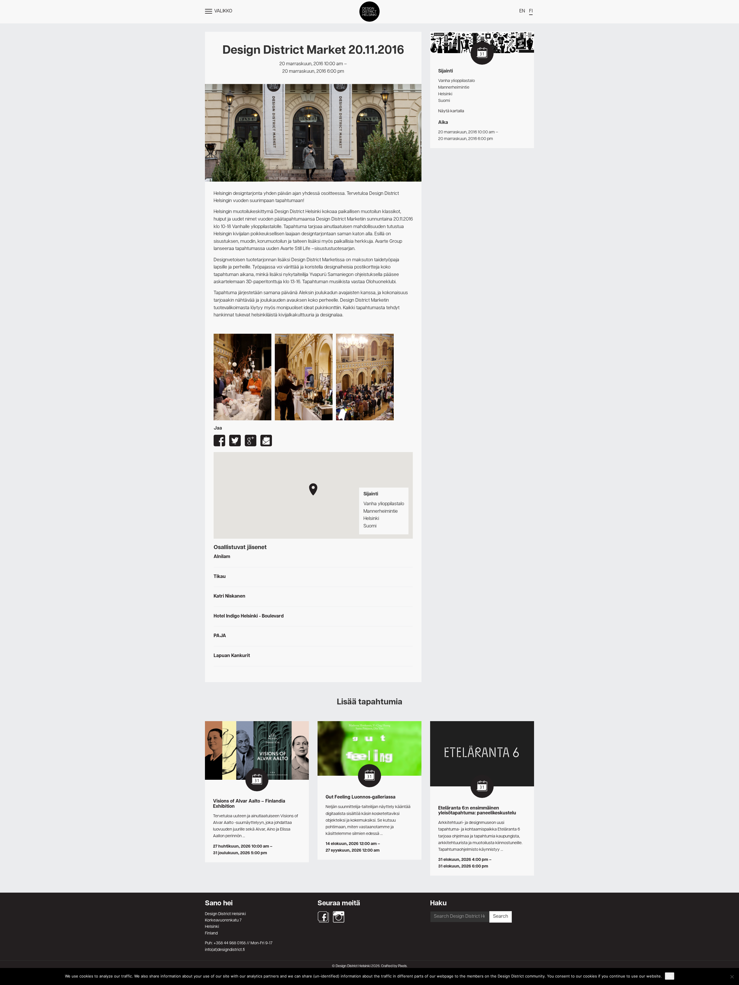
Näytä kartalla (451, 111)
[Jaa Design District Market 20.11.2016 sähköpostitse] (266, 440)
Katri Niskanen (229, 596)
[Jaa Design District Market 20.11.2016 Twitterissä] (235, 440)
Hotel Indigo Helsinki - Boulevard (249, 616)
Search (500, 916)
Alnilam (222, 557)
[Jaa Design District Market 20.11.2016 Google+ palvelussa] (250, 440)
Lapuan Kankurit (232, 656)
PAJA (220, 636)
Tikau (220, 577)
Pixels (402, 966)
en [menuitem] (522, 11)
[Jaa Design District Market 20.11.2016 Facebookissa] (219, 440)
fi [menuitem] (531, 11)
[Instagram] (338, 917)
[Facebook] (323, 917)
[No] (732, 977)
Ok (669, 976)
